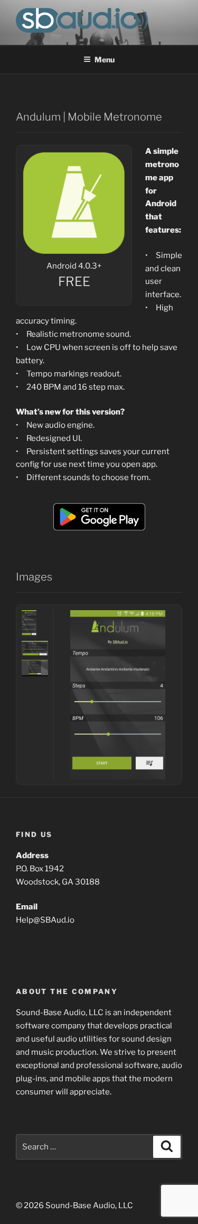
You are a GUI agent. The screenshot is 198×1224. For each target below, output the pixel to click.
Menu (105, 59)
